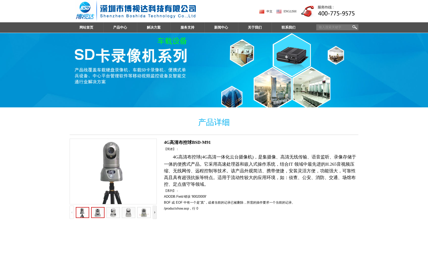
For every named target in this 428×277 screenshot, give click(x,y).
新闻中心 (221, 27)
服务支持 (187, 27)
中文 (269, 11)
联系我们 (288, 27)
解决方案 (154, 27)
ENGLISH (290, 11)
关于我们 (255, 27)
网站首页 (86, 27)
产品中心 (120, 27)
